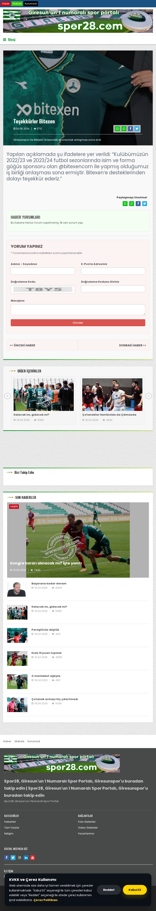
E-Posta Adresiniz (94, 264)
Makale (17, 3)
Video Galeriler (88, 828)
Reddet (109, 890)
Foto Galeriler (87, 822)
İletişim (8, 833)
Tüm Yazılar (11, 828)
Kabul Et (135, 890)
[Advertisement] (78, 452)
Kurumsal (31, 3)
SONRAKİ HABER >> (132, 345)
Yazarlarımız (86, 833)
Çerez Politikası (46, 900)
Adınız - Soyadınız (24, 264)
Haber (5, 3)
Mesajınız (18, 301)
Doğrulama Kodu (23, 282)
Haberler (10, 822)
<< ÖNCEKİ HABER (22, 345)
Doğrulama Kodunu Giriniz (100, 282)
